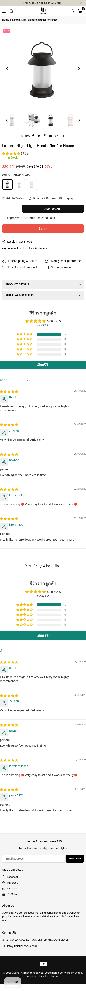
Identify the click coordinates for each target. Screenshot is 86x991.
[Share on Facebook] (33, 136)
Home (5, 19)
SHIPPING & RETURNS (19, 295)
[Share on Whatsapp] (56, 136)
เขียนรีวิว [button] (43, 365)
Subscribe (75, 858)
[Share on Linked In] (50, 136)
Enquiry (68, 198)
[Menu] (4, 11)
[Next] (79, 69)
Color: (16, 175)
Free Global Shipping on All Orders (43, 2)
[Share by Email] (62, 136)
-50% (6, 30)
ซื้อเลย (43, 228)
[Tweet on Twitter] (38, 136)
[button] (80, 11)
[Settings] (72, 11)
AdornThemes (50, 976)
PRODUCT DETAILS (17, 284)
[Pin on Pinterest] (44, 136)
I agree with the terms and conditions (30, 218)
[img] (9, 391)
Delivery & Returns (44, 198)
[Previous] (7, 69)
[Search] (11, 11)
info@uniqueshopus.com (22, 946)
